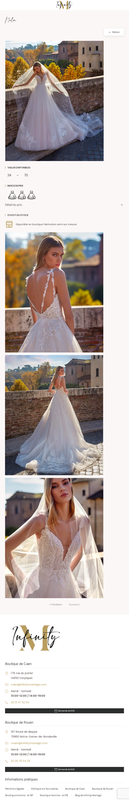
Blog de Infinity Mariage (88, 795)
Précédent (56, 604)
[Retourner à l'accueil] (64, 5)
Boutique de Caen (75, 788)
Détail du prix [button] (13, 205)
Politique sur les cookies (44, 788)
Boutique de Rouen (102, 788)
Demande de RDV (66, 710)
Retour (116, 32)
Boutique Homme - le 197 (19, 795)
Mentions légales (14, 788)
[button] (54, 101)
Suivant (73, 604)
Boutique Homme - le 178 (54, 795)
